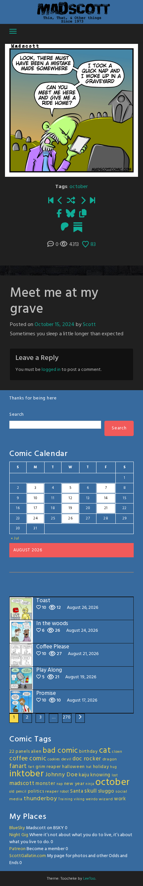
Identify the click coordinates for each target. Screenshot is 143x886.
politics (36, 791)
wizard (106, 799)
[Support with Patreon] (65, 227)
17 (35, 508)
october (79, 186)
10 (35, 498)
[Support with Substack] (78, 227)
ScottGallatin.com (27, 856)
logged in (51, 370)
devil (66, 759)
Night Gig (18, 835)
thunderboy (40, 799)
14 (106, 498)
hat (89, 767)
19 (70, 508)
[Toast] (92, 201)
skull (90, 791)
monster (45, 784)
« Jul (15, 538)
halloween (73, 767)
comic (38, 759)
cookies (54, 759)
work (120, 799)
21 (106, 508)
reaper (52, 791)
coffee (18, 759)
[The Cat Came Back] (60, 201)
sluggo (106, 791)
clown (117, 752)
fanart (18, 766)
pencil (21, 792)
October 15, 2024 (54, 324)
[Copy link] (82, 214)
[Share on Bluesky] (70, 214)
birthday (88, 751)
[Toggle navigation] (13, 31)
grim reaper (48, 767)
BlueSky (17, 828)
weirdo (91, 799)
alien (36, 751)
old (12, 792)
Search (16, 414)
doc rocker (86, 758)
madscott (22, 783)
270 (67, 717)
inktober (26, 774)
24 (35, 518)
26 (70, 518)
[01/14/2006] (51, 201)
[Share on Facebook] (59, 214)
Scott (89, 324)
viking (79, 799)
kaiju (84, 775)
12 (70, 498)
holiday (101, 767)
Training (65, 799)
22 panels (19, 751)
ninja (89, 784)
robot (64, 792)
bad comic (60, 751)
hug (113, 767)
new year (74, 784)
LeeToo (89, 878)
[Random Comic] (71, 201)
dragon (109, 759)
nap (60, 784)
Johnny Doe (61, 774)
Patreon (17, 849)
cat (105, 750)
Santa (76, 791)
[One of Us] (83, 201)
